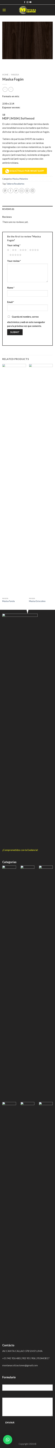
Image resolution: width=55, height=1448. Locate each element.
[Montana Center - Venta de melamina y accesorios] (27, 10)
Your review (14, 261)
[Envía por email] (21, 190)
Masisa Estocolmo (37, 601)
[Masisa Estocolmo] (41, 480)
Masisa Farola (8, 601)
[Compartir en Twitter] (16, 190)
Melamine (23, 179)
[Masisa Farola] (14, 480)
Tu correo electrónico (13, 1382)
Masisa (15, 74)
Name (10, 287)
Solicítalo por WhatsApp (26, 170)
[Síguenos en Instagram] (27, 2)
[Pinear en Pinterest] (27, 190)
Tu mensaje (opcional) (13, 1396)
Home (5, 74)
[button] (7, 1439)
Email (10, 302)
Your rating (13, 245)
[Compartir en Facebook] (10, 190)
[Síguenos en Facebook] (25, 2)
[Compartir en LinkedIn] (32, 190)
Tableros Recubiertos (15, 184)
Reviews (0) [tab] (8, 209)
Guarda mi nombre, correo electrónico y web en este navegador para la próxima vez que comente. (26, 321)
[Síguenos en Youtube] (30, 2)
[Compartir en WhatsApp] (5, 190)
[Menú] (4, 10)
